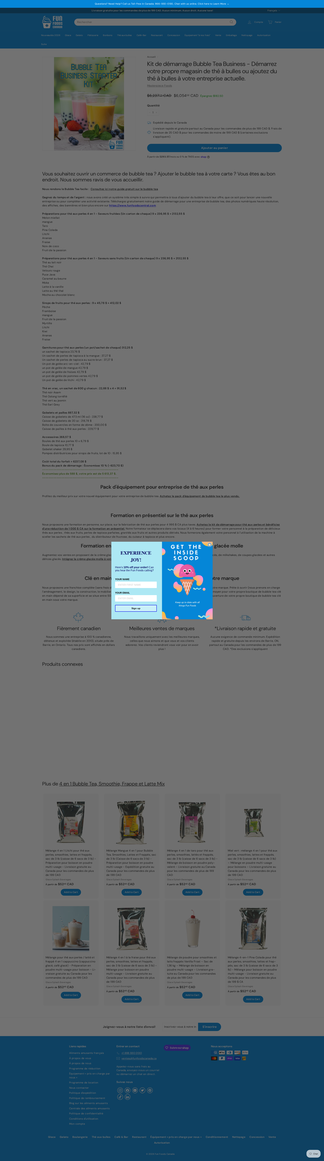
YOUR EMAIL (122, 592)
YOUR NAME (122, 579)
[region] (162, 4)
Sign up (135, 608)
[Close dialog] (209, 544)
